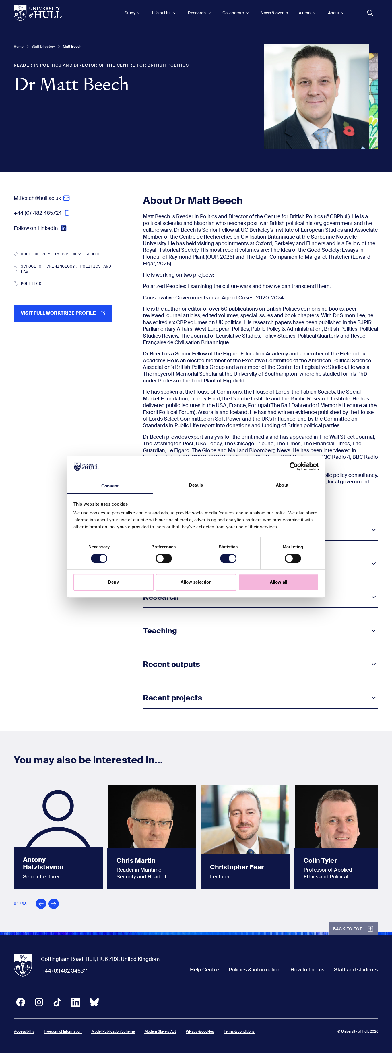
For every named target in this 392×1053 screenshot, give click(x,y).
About (333, 13)
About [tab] (282, 485)
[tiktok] (57, 1002)
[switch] (164, 558)
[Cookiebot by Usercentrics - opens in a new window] (294, 466)
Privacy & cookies (200, 1031)
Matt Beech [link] (72, 46)
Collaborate (233, 13)
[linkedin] (76, 1002)
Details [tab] (196, 485)
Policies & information (255, 969)
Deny (113, 582)
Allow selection (196, 582)
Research (197, 13)
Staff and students (356, 969)
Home (19, 46)
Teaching (160, 630)
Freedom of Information (62, 1031)
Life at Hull (161, 13)
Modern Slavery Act (160, 1031)
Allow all (278, 582)
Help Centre (204, 969)
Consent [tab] (110, 485)
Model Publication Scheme (113, 1031)
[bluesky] (94, 1002)
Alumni (305, 13)
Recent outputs (171, 664)
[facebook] (21, 1002)
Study (130, 13)
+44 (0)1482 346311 (64, 970)
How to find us (307, 969)
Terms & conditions (239, 1031)
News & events (274, 13)
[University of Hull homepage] (38, 13)
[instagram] (39, 1002)
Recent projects (172, 697)
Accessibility (24, 1031)
